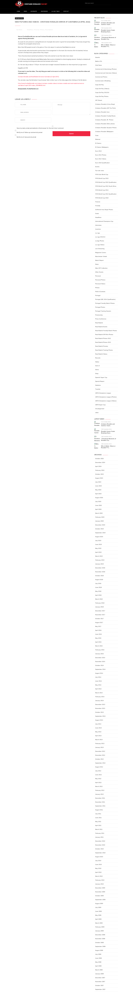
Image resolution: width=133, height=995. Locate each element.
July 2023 (98, 482)
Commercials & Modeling (103, 81)
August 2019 (99, 536)
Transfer (97, 389)
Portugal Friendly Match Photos (105, 303)
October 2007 (99, 985)
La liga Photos (99, 241)
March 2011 (99, 829)
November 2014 (100, 661)
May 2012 (98, 778)
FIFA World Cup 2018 (101, 198)
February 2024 (99, 470)
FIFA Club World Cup (101, 174)
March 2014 (99, 692)
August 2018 (99, 579)
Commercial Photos (101, 77)
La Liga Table (55, 11)
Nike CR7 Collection (101, 268)
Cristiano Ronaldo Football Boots (105, 116)
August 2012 (99, 767)
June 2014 (98, 681)
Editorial (97, 139)
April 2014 (98, 689)
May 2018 (98, 591)
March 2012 (99, 786)
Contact (66, 11)
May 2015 (98, 638)
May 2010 (98, 868)
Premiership (99, 315)
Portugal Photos (100, 307)
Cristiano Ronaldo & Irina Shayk (105, 104)
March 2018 (99, 599)
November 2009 (100, 892)
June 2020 (98, 505)
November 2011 (100, 802)
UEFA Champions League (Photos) (106, 397)
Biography (34, 11)
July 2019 (98, 540)
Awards (97, 57)
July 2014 (98, 677)
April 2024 (98, 466)
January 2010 (99, 884)
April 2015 (98, 642)
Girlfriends (44, 11)
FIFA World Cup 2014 (101, 190)
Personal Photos (100, 280)
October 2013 (99, 712)
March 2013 (99, 739)
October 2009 (99, 895)
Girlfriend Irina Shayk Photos (104, 209)
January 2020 (99, 521)
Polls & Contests (100, 291)
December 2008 (100, 934)
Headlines (30, 29)
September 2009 (100, 899)
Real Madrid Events (101, 326)
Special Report (99, 381)
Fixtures (97, 202)
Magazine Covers (100, 252)
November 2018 (100, 571)
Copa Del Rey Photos (101, 96)
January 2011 (99, 837)
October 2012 (99, 759)
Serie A (97, 365)
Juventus (98, 229)
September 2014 (100, 669)
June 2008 (98, 958)
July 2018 (98, 583)
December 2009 (100, 888)
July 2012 (98, 771)
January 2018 (99, 607)
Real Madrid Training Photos (104, 350)
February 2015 (99, 650)
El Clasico (98, 143)
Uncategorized (99, 408)
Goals (97, 213)
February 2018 (99, 603)
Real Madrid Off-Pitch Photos (104, 334)
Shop (96, 373)
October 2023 (99, 474)
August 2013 (99, 720)
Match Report (99, 260)
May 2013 (98, 731)
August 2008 (99, 950)
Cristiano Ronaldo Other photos (105, 123)
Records (97, 358)
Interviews (98, 225)
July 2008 (98, 954)
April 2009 (98, 919)
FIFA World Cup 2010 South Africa (105, 186)
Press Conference (100, 319)
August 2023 (99, 478)
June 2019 (98, 544)
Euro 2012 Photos (100, 155)
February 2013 (99, 743)
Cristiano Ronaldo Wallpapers (104, 131)
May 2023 (98, 490)
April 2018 (98, 595)
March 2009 (99, 923)
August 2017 (99, 622)
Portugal (97, 295)
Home (18, 11)
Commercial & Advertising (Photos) (106, 69)
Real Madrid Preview (101, 346)
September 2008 (100, 946)
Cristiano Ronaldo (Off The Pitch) (105, 108)
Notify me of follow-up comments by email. (30, 132)
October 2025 (99, 458)
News (25, 11)
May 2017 (98, 626)
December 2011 (100, 798)
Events (97, 166)
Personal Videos (100, 283)
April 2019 (98, 552)
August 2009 (99, 903)
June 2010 (98, 864)
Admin (20, 29)
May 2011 (98, 821)
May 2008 (98, 962)
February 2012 (99, 790)
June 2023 (98, 486)
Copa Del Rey (99, 84)
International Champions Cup (104, 221)
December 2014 (100, 657)
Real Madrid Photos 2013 (103, 342)
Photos (42, 29)
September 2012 (100, 763)
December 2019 (100, 525)
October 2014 (99, 665)
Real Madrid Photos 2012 (103, 338)
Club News (98, 65)
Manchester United (101, 256)
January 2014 (99, 700)
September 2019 (100, 532)
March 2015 (99, 646)
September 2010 (100, 852)
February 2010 (99, 880)
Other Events (99, 272)
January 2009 (99, 931)
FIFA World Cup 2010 (101, 178)
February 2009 (99, 927)
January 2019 (99, 564)
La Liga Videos (99, 244)
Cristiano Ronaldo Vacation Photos (106, 127)
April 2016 (98, 630)
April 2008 (98, 966)
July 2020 (98, 501)
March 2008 (99, 970)
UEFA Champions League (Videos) (106, 401)
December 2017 (100, 611)
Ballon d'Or (98, 61)
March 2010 (99, 876)
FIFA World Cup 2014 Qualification (106, 194)
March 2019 (99, 556)
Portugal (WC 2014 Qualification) (105, 299)
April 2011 (98, 825)
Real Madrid (49, 29)
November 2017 (100, 614)
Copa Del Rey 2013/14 (102, 92)
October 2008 (99, 942)
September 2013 (100, 716)
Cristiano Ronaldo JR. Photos (104, 120)
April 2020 (98, 509)
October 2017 (99, 618)
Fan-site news (99, 170)
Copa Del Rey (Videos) (102, 88)
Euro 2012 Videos (100, 159)
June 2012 (98, 774)
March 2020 (99, 513)
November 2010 (100, 845)
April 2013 (98, 735)
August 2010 (99, 856)
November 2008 (100, 938)
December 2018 (100, 568)
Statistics (98, 385)
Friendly (97, 205)
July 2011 (98, 813)
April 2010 (98, 872)
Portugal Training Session (103, 311)
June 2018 (98, 587)
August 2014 (99, 673)
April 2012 (98, 782)
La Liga (97, 233)
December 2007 (100, 977)
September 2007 (100, 989)
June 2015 (98, 634)
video (97, 412)
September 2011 (100, 806)
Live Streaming (99, 248)
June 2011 (98, 817)
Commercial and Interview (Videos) (106, 73)
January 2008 (99, 973)
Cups (96, 135)
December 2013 (100, 704)
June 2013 (98, 728)
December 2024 (100, 462)
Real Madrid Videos (101, 354)
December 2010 (100, 841)
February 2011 (99, 833)
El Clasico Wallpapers (102, 147)
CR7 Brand (98, 100)
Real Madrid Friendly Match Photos (106, 330)
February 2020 (99, 517)
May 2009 (98, 915)
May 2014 (98, 685)
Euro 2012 (98, 151)
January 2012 (99, 794)
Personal (36, 29)
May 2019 (98, 548)
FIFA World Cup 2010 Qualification (106, 182)
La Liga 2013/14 (100, 237)
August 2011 (99, 810)
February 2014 (99, 696)
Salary (97, 362)
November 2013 (100, 708)
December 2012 (100, 751)
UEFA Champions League (103, 393)
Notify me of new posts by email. (26, 137)
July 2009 (98, 907)
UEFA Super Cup (100, 404)
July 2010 (98, 860)
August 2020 (99, 497)
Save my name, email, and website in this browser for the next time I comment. (40, 128)
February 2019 (99, 560)
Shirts (97, 369)
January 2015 (99, 653)
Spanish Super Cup (101, 377)
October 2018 (99, 575)
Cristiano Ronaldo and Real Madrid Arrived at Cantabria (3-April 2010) (38, 76)
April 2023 (98, 493)
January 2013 (99, 747)
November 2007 (100, 981)
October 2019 (99, 529)
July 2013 (98, 724)
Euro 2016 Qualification (102, 162)
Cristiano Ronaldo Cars (102, 112)
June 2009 (98, 911)
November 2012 (100, 755)
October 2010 (99, 849)
